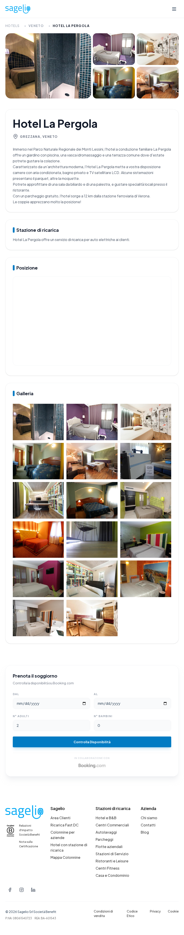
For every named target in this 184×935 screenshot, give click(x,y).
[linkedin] (33, 889)
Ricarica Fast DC (64, 825)
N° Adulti (21, 716)
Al (96, 694)
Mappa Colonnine (65, 857)
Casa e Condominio (112, 875)
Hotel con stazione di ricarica (68, 847)
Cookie (173, 911)
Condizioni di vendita (103, 913)
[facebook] (9, 889)
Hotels (12, 26)
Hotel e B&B (106, 817)
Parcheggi (104, 839)
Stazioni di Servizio (112, 853)
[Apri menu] (174, 8)
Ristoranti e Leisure (112, 861)
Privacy (155, 911)
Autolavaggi (106, 832)
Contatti (148, 825)
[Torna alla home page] (17, 8)
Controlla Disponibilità (92, 742)
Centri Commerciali (112, 825)
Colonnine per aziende (62, 835)
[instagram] (21, 889)
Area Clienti (60, 817)
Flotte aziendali (109, 846)
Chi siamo (149, 817)
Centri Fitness (107, 868)
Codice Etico (132, 913)
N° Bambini (103, 716)
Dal (16, 694)
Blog (145, 832)
